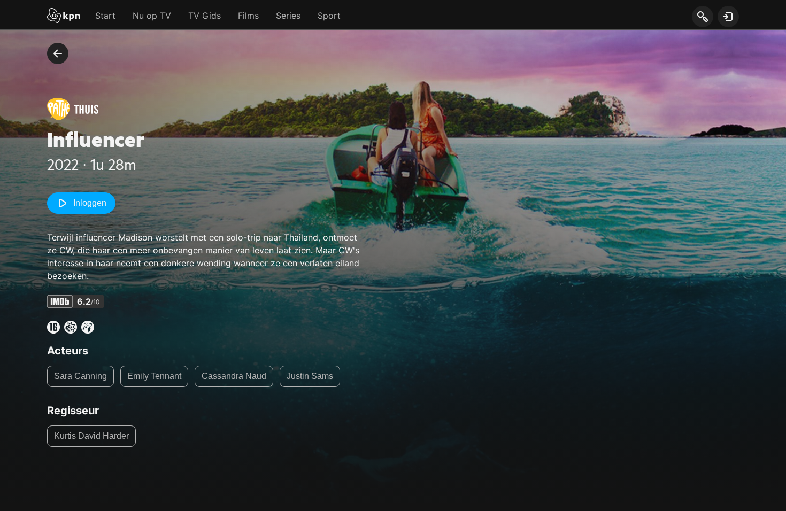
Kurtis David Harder (91, 435)
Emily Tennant (154, 376)
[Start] (63, 16)
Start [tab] (105, 15)
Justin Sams (310, 376)
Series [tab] (288, 15)
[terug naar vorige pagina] (57, 53)
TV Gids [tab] (204, 15)
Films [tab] (248, 15)
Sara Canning (80, 376)
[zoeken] (702, 17)
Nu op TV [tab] (152, 15)
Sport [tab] (329, 15)
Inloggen (89, 202)
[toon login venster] (728, 16)
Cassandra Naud (234, 376)
